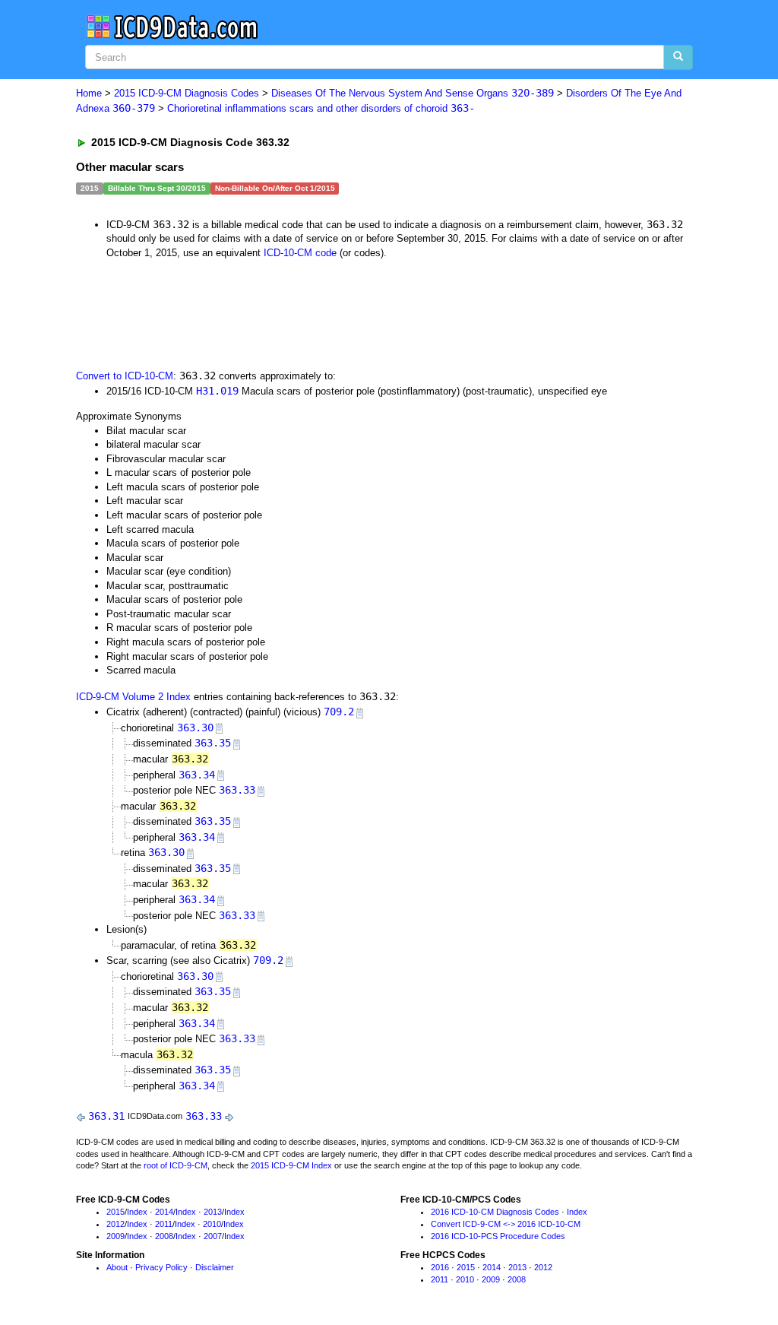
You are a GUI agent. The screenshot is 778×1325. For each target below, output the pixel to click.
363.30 (195, 727)
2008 (164, 1236)
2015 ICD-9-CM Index (291, 1165)
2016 (440, 1267)
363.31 (106, 1116)
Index (137, 1211)
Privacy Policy (161, 1267)
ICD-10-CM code (300, 252)
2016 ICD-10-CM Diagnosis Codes (495, 1211)
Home (89, 93)
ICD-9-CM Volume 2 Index (133, 696)
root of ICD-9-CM (175, 1165)
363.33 (237, 790)
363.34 (197, 775)
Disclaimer (214, 1267)
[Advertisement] (347, 312)
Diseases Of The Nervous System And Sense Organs (412, 93)
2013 (213, 1211)
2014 (164, 1211)
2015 (115, 1211)
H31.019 (217, 391)
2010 (212, 1223)
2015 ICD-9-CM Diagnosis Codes (186, 93)
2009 (115, 1236)
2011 (163, 1223)
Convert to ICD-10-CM (124, 376)
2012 (115, 1223)
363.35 (212, 743)
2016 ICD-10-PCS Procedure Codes (498, 1236)
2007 (213, 1236)
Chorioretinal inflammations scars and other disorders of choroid (321, 108)
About (117, 1267)
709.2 (339, 711)
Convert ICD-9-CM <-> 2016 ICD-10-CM (505, 1223)
